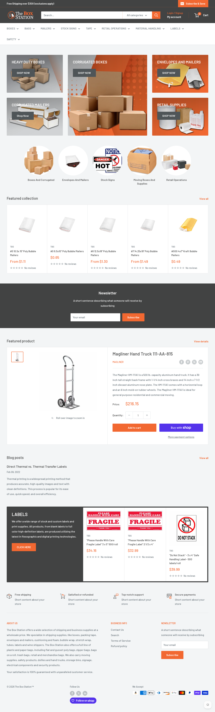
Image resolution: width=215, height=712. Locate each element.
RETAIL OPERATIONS (114, 28)
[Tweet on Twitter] (194, 361)
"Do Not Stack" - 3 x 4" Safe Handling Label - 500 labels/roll (184, 559)
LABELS (175, 28)
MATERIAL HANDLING (148, 28)
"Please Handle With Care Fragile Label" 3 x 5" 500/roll (102, 542)
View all (204, 198)
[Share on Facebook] (181, 361)
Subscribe (133, 317)
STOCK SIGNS (68, 28)
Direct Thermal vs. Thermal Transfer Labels (37, 466)
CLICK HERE (24, 547)
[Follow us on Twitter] (78, 693)
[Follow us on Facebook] (72, 693)
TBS (12, 246)
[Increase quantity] (146, 415)
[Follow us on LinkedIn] (85, 693)
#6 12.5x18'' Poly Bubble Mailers (103, 253)
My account (174, 17)
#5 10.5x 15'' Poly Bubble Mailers (23, 253)
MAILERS (46, 28)
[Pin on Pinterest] (188, 361)
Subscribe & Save (195, 3)
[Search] (156, 15)
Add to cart (134, 427)
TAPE (89, 28)
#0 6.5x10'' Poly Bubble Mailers (67, 251)
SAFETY (11, 39)
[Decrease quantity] (129, 415)
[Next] (208, 239)
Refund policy (119, 646)
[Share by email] (200, 361)
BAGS (28, 28)
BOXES (11, 28)
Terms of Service (121, 640)
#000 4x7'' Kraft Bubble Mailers (184, 253)
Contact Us (117, 629)
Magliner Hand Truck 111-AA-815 (143, 353)
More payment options (181, 436)
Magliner (118, 362)
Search (115, 635)
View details (201, 341)
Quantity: (118, 415)
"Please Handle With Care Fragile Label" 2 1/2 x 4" (142, 542)
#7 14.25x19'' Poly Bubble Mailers (144, 253)
